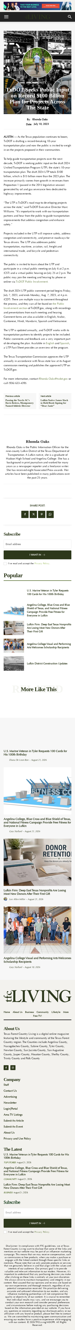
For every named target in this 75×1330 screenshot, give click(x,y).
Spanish (64, 343)
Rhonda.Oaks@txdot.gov (53, 379)
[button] (6, 17)
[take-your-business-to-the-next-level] (37, 6)
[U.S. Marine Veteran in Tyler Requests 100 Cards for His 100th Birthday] (14, 592)
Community (37, 82)
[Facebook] (25, 514)
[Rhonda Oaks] (37, 427)
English (50, 343)
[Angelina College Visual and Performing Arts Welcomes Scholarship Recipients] (14, 646)
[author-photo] (6, 760)
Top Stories (10, 1162)
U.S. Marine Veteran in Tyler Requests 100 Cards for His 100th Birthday (35, 752)
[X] (33, 514)
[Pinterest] (41, 514)
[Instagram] (12, 1067)
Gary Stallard (15, 831)
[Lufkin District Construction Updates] (14, 663)
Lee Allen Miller (17, 899)
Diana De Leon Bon (18, 759)
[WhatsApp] (50, 514)
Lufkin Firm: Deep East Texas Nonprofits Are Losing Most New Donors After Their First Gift (49, 628)
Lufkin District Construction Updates (47, 663)
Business (8, 1192)
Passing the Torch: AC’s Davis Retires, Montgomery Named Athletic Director (19, 403)
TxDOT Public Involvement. (32, 281)
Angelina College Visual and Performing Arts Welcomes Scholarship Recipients (49, 645)
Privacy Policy (41, 563)
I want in (35, 554)
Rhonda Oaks (40, 119)
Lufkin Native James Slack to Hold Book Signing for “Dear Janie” (54, 403)
